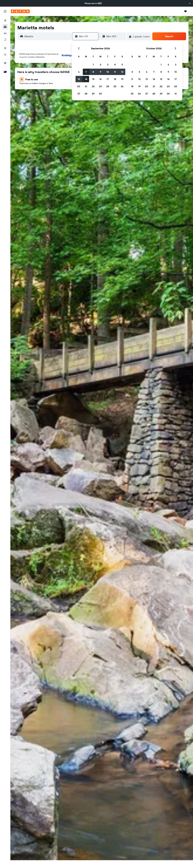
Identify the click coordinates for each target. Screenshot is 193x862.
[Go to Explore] (5, 48)
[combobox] (47, 36)
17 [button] (108, 79)
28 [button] (86, 93)
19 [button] (122, 79)
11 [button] (115, 71)
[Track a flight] (5, 55)
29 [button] (93, 93)
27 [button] (79, 93)
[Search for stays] (5, 27)
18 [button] (115, 79)
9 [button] (100, 71)
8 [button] (93, 71)
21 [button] (86, 86)
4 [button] (115, 64)
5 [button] (122, 64)
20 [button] (78, 86)
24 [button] (107, 86)
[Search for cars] (5, 33)
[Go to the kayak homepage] (20, 11)
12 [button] (122, 71)
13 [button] (79, 79)
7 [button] (86, 71)
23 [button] (100, 86)
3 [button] (107, 64)
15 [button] (93, 79)
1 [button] (93, 64)
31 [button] (175, 93)
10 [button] (107, 71)
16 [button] (100, 79)
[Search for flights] (5, 21)
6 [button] (78, 71)
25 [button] (115, 86)
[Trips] (5, 63)
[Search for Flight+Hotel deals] (5, 40)
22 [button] (93, 86)
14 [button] (86, 79)
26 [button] (122, 86)
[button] (189, 3)
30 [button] (100, 93)
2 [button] (100, 64)
